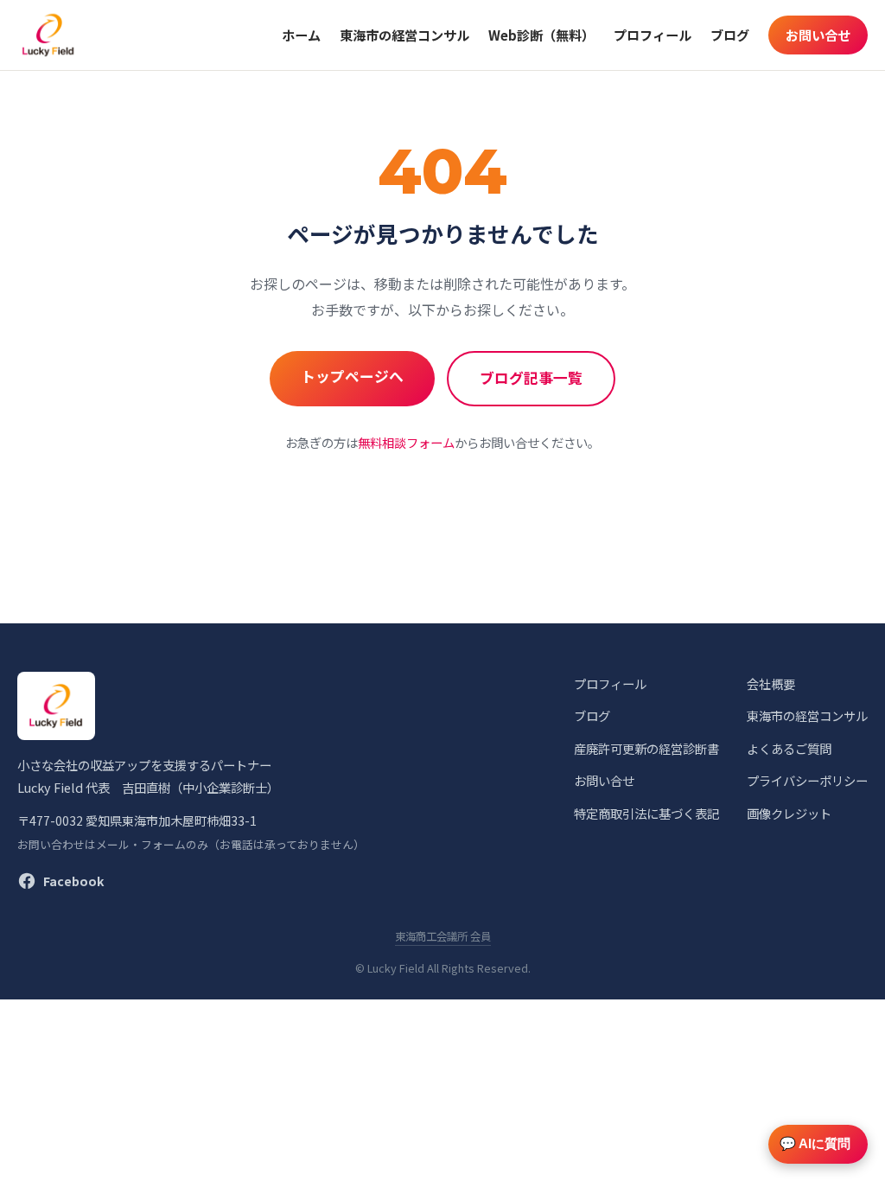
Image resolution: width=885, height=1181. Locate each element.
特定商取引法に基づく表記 (646, 813)
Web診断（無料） (541, 34)
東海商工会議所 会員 (443, 936)
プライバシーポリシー (807, 780)
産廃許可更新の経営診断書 (646, 748)
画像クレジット (789, 813)
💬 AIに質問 (815, 1143)
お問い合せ (818, 34)
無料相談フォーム (406, 442)
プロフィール (652, 34)
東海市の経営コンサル (404, 34)
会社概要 (771, 683)
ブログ (729, 34)
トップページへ (352, 376)
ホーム (301, 34)
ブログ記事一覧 (531, 377)
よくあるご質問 (789, 748)
